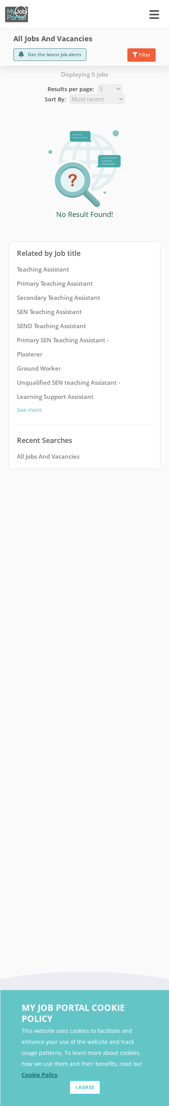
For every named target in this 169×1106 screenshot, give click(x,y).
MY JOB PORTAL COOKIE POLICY (73, 1013)
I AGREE (84, 1087)
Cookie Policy (40, 1074)
